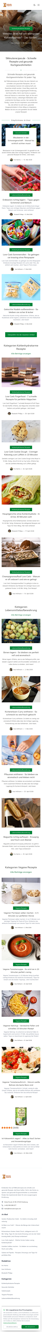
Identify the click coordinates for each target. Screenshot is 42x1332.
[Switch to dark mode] (34, 5)
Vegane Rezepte (21, 908)
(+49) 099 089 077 (10, 1205)
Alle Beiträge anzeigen (21, 353)
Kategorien (6, 1279)
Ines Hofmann (6, 1269)
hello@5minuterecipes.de (12, 1209)
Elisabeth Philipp (7, 1273)
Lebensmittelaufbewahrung (21, 195)
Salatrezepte (6, 1291)
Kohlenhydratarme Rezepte (21, 28)
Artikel (5, 1214)
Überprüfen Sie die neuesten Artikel (21, 335)
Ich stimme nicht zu (12, 1327)
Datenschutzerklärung (10, 1323)
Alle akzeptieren (30, 1327)
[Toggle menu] (39, 5)
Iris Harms (5, 1265)
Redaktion (6, 1261)
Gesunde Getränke (21, 133)
